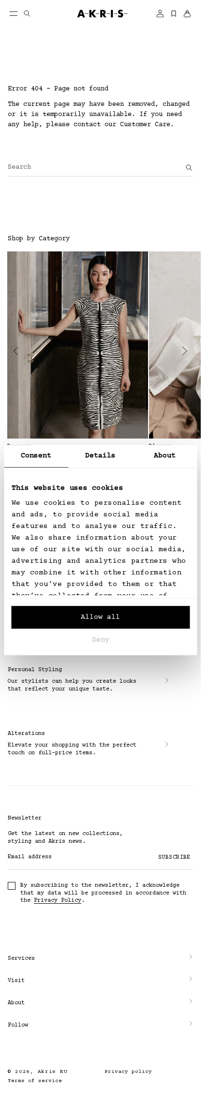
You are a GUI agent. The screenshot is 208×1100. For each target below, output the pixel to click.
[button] (100, 959)
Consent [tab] (36, 456)
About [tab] (165, 456)
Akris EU (53, 1072)
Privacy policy (128, 1072)
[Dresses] (77, 345)
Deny (100, 640)
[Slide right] (185, 351)
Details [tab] (100, 456)
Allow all (100, 617)
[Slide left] (16, 351)
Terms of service (35, 1081)
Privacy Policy (57, 900)
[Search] (189, 168)
